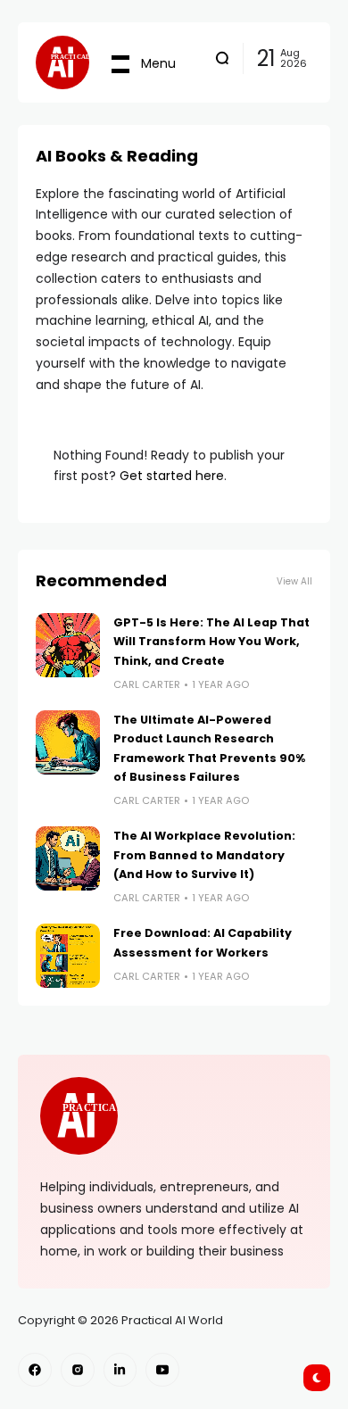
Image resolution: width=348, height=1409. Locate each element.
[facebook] (35, 1370)
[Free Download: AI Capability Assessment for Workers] (68, 956)
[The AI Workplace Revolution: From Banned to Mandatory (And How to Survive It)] (68, 858)
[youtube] (162, 1370)
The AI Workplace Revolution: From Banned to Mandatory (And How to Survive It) (204, 855)
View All (294, 581)
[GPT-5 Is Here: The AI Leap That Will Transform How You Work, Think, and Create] (68, 645)
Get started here (172, 476)
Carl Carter (146, 684)
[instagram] (78, 1370)
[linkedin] (120, 1370)
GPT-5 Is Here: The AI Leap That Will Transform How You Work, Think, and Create (211, 641)
